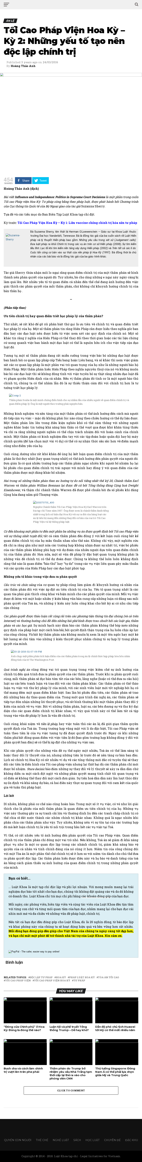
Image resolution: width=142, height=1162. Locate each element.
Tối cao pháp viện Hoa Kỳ (52, 980)
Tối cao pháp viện (18, 980)
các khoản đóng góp (96, 896)
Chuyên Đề (112, 1140)
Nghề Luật (61, 1140)
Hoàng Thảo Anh (23, 66)
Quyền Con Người (17, 1140)
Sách (77, 1140)
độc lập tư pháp (41, 977)
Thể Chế (42, 1140)
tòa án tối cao (108, 977)
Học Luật (92, 1140)
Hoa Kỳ (61, 977)
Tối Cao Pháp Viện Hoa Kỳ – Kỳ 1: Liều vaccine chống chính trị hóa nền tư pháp (77, 223)
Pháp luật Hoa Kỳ (82, 977)
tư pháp (79, 980)
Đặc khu (131, 1140)
